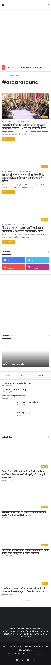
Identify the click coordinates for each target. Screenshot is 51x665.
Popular (8, 375)
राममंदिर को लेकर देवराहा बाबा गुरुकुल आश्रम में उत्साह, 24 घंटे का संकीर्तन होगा (24, 126)
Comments (41, 375)
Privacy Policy (28, 654)
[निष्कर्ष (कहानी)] (9, 420)
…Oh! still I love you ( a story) (14, 389)
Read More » (8, 139)
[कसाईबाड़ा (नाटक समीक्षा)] (9, 405)
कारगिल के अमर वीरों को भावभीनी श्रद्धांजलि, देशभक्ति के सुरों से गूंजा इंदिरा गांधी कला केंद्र (24, 590)
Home (5, 75)
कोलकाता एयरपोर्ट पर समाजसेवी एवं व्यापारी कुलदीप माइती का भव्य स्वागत (24, 513)
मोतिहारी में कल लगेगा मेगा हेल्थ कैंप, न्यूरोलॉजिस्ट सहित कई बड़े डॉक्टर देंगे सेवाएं (23, 178)
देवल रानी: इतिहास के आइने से (13, 396)
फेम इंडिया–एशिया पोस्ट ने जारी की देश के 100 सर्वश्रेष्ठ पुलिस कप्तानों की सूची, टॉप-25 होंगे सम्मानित (24, 474)
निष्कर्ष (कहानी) (23, 413)
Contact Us (39, 654)
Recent (24, 375)
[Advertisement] (25, 36)
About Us (17, 654)
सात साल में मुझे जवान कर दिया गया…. (17, 383)
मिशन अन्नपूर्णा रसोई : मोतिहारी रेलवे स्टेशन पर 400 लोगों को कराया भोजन (22, 229)
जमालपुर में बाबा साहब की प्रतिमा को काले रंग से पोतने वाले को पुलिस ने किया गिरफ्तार (25, 552)
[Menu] (3, 5)
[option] (25, 354)
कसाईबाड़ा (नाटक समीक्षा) (27, 402)
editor (5, 122)
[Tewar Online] (15, 4)
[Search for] (48, 5)
